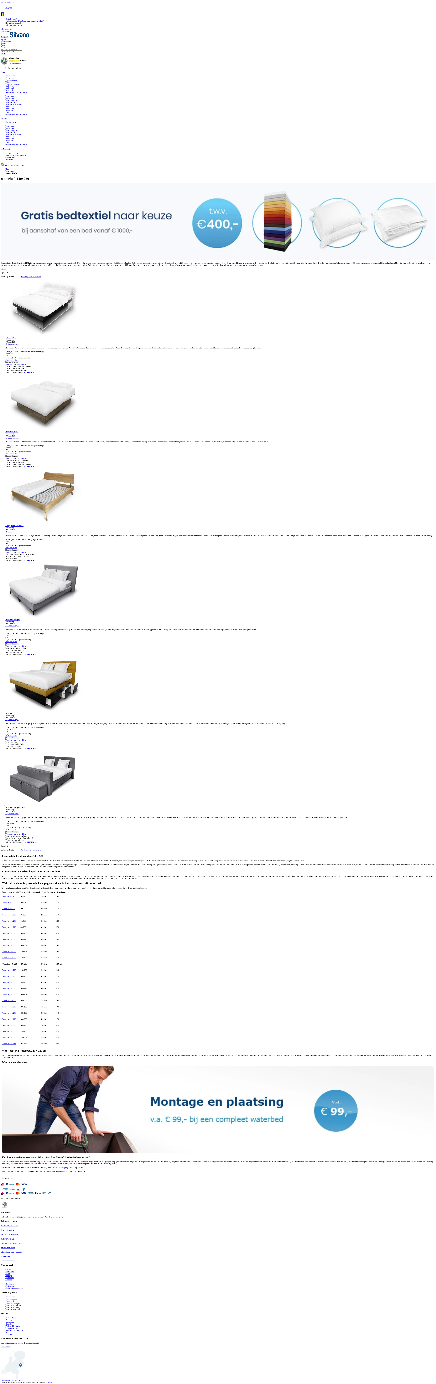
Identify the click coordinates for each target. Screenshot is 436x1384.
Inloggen (8, 8)
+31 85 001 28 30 (30, 372)
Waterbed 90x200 (8, 896)
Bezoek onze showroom (14, 1288)
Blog (7, 1332)
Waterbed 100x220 (9, 927)
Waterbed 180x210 (9, 995)
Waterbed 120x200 (9, 933)
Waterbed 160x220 (9, 982)
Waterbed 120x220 (9, 945)
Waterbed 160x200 (9, 970)
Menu (3, 72)
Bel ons (3, 39)
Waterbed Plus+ (11, 432)
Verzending (9, 1272)
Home (7, 169)
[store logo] (19, 37)
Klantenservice (6, 29)
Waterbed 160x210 (9, 976)
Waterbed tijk (10, 1301)
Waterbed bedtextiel (12, 1309)
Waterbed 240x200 (9, 1031)
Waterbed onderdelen (13, 1305)
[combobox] (11, 49)
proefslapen (9, 1322)
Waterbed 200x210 (9, 1013)
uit (14, 165)
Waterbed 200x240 (9, 1025)
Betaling (8, 1274)
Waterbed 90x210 (8, 903)
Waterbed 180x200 (9, 988)
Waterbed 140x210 (9, 958)
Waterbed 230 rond (9, 1044)
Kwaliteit (8, 1282)
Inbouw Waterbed (12, 338)
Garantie (8, 1324)
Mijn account (5, 31)
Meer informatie (11, 360)
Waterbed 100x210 (9, 921)
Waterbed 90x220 (8, 909)
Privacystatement (11, 1328)
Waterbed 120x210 (9, 939)
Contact (8, 1270)
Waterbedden (10, 171)
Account (4, 118)
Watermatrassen (11, 1299)
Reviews (8, 1334)
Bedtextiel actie (10, 1318)
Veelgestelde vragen (12, 1326)
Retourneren (9, 1278)
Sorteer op (4, 277)
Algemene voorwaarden (14, 1330)
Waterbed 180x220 (9, 1001)
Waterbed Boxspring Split (15, 807)
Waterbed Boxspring (13, 620)
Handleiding (9, 1284)
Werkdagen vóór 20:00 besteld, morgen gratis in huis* (24, 21)
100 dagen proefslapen (13, 25)
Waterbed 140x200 (9, 952)
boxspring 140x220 (68, 1168)
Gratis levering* (11, 19)
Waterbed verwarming (13, 1303)
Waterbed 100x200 (9, 915)
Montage (8, 1276)
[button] (15, 364)
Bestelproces (10, 1286)
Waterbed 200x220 (9, 1019)
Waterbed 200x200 (9, 1007)
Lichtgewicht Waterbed (14, 526)
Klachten (8, 1280)
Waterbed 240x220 (9, 1037)
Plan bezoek (5, 1347)
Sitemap (49, 1382)
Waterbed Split (11, 714)
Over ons (8, 1320)
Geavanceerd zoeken (8, 51)
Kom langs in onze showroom (11, 1380)
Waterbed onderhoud (12, 1307)
